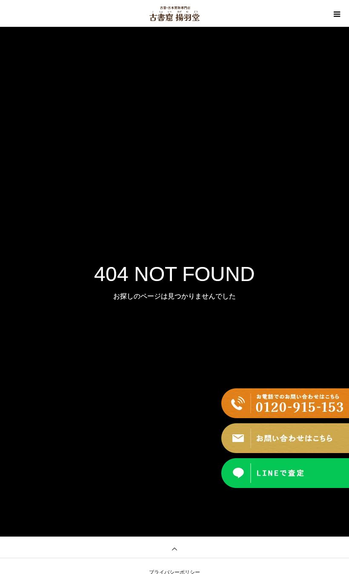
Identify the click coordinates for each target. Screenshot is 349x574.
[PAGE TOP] (174, 547)
